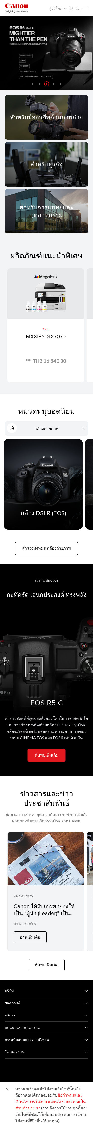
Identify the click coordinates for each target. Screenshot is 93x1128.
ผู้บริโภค (56, 8)
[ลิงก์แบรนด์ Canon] (16, 8)
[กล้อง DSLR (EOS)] (43, 484)
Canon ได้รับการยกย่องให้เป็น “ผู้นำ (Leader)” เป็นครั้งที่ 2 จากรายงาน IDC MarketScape (44, 916)
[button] (32, 83)
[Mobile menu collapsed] (85, 8)
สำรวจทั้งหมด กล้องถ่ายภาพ (46, 548)
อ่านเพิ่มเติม (30, 937)
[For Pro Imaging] (46, 117)
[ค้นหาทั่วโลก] (78, 8)
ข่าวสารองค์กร (25, 923)
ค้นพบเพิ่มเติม (47, 755)
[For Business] (46, 164)
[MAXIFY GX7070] (45, 325)
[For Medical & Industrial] (46, 211)
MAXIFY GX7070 (46, 336)
